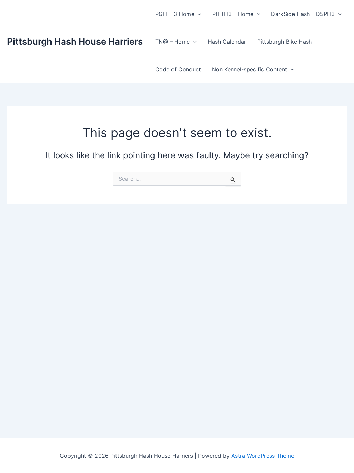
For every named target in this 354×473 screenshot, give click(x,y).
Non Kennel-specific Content (249, 69)
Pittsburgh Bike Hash (284, 41)
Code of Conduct (178, 69)
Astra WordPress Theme (262, 455)
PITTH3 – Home (232, 13)
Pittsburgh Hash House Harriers (75, 41)
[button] (197, 14)
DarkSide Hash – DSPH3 (303, 13)
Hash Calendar (227, 41)
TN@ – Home (172, 41)
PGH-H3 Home (174, 13)
